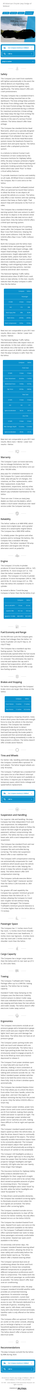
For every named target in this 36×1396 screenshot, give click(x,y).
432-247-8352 (26, 1380)
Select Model (13, 13)
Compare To (21, 13)
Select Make (6, 13)
